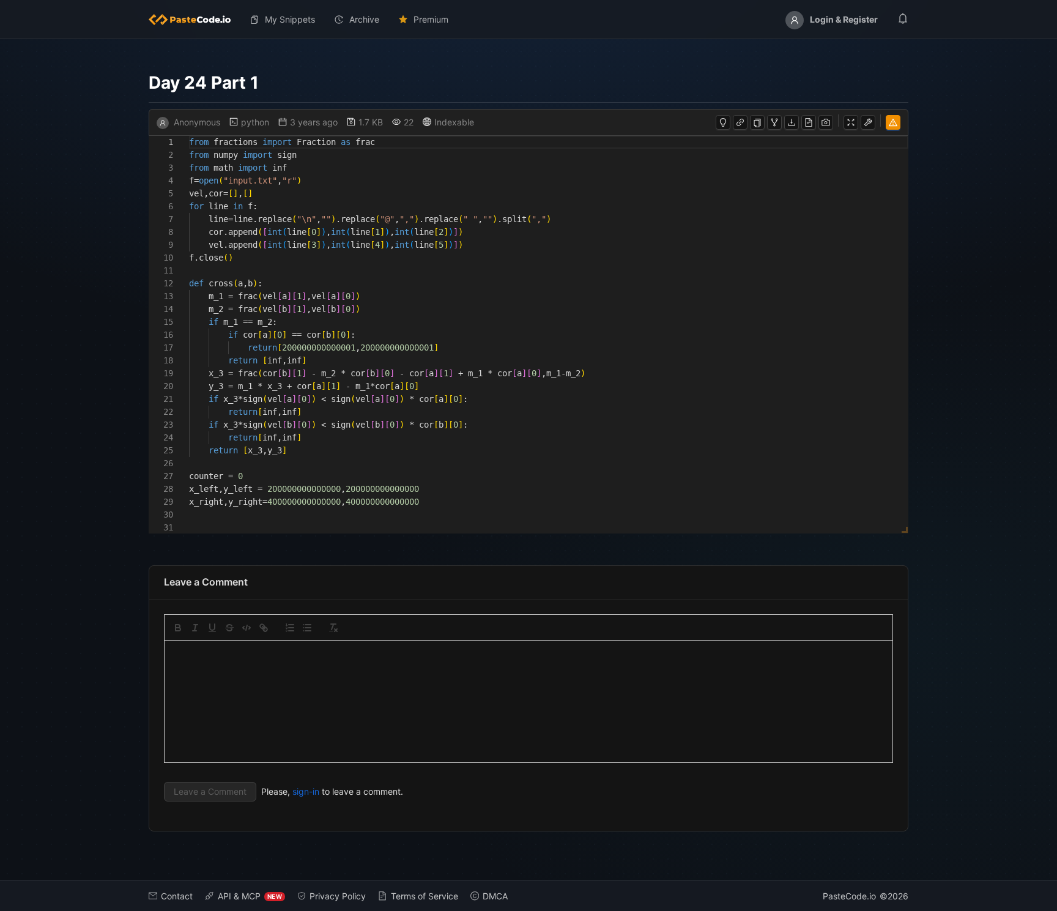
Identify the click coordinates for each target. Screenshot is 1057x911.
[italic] (195, 627)
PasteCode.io (849, 896)
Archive (364, 19)
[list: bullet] (307, 627)
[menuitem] (194, 19)
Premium (431, 19)
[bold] (178, 627)
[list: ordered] (290, 627)
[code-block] (246, 627)
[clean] (333, 627)
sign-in (305, 791)
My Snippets (290, 19)
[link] (263, 627)
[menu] (528, 19)
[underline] (212, 627)
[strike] (229, 627)
